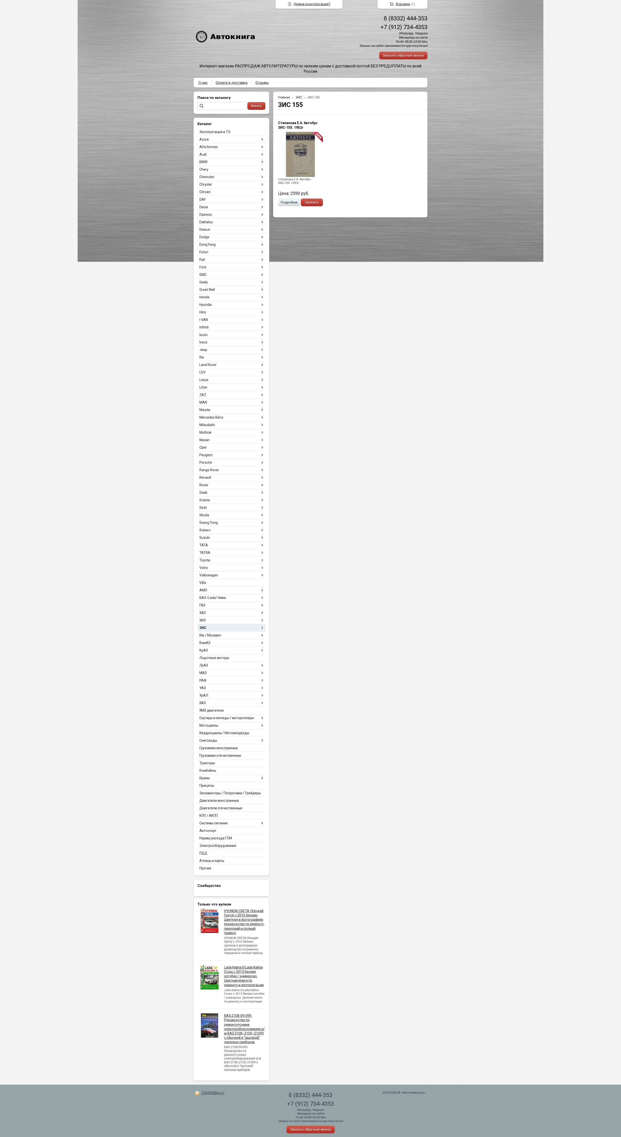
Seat (203, 507)
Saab (203, 492)
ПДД (203, 853)
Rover (203, 485)
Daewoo (205, 214)
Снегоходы (208, 740)
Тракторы (207, 763)
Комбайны (207, 770)
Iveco (203, 342)
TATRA (204, 553)
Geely (203, 282)
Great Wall (207, 290)
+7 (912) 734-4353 (403, 27)
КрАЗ (203, 650)
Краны (204, 778)
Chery (203, 169)
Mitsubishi (207, 425)
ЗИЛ (202, 620)
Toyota (204, 560)
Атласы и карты (211, 861)
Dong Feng (207, 244)
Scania (204, 500)
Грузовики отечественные (220, 755)
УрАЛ (203, 695)
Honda (204, 297)
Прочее (205, 868)
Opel (202, 447)
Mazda (204, 410)
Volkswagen (208, 575)
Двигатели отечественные (220, 808)
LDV (202, 372)
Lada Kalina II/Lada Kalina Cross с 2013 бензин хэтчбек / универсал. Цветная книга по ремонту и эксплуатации (244, 976)
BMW (203, 162)
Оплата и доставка (231, 82)
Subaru (205, 530)
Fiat (202, 260)
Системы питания (213, 823)
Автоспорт (207, 831)
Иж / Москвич (210, 635)
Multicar (205, 432)
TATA (203, 545)
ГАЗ (202, 605)
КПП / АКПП (208, 816)
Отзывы (262, 82)
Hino (202, 312)
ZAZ (202, 395)
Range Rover (209, 470)
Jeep (203, 350)
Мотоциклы (208, 725)
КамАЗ (204, 643)
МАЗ (203, 673)
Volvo (203, 568)
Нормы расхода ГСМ (215, 838)
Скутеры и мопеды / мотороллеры (226, 718)
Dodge (204, 237)
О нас (203, 82)
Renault (205, 477)
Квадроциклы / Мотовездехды (224, 733)
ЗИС (202, 628)
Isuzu (203, 335)
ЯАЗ (202, 703)
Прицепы (206, 785)
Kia (201, 357)
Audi (202, 154)
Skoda (204, 515)
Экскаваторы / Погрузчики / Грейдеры (230, 793)
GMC (203, 275)
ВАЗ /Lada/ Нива (212, 598)
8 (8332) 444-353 (405, 18)
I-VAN (203, 320)
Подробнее (289, 202)
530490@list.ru (212, 1093)
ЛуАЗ (203, 665)
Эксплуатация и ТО (214, 132)
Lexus (203, 380)
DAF (202, 199)
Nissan (204, 440)
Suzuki (204, 538)
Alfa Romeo (208, 147)
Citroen (205, 192)
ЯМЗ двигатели (211, 710)
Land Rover (208, 365)
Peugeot (205, 455)
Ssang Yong (208, 523)
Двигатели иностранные (219, 801)
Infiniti (204, 327)
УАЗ (202, 688)
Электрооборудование (217, 846)
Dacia (203, 207)
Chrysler (205, 184)
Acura (204, 139)
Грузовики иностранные (218, 748)
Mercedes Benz (211, 417)
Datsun (204, 229)
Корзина (403, 4)
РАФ (202, 680)
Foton (203, 252)
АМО (203, 590)
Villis (202, 583)
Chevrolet (206, 177)
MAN (203, 402)
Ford (202, 267)
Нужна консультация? (312, 4)
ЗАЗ (202, 613)
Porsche (205, 462)
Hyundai (205, 305)
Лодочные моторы (214, 658)
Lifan (203, 387)
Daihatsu (206, 222)
